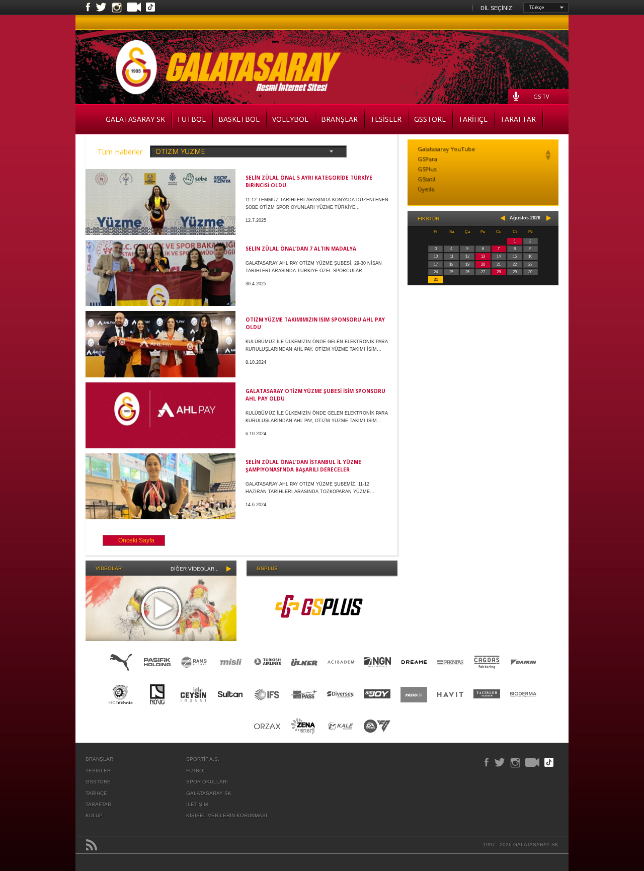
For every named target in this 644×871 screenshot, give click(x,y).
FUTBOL (192, 119)
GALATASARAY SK (135, 119)
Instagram (117, 8)
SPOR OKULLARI (207, 781)
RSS (92, 845)
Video (134, 8)
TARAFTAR (518, 119)
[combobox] (546, 8)
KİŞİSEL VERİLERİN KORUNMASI (226, 815)
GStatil (426, 179)
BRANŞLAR (339, 119)
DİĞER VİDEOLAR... (195, 569)
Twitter (101, 8)
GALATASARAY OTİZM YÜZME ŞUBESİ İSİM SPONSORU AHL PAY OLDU (315, 394)
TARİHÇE (473, 119)
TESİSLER (385, 119)
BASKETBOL (239, 119)
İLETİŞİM (197, 804)
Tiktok (150, 8)
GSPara (427, 159)
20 (483, 264)
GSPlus (427, 169)
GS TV (541, 96)
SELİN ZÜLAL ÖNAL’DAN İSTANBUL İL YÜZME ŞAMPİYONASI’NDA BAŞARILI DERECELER (303, 465)
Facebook (88, 8)
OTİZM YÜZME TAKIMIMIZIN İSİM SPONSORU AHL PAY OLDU (315, 323)
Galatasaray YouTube (446, 148)
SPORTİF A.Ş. (202, 759)
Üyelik (426, 189)
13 (483, 256)
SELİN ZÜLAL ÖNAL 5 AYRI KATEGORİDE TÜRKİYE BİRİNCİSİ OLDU (309, 181)
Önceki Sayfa (136, 540)
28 (499, 272)
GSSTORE (430, 119)
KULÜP (94, 815)
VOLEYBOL (290, 119)
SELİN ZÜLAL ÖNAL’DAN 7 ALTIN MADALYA (301, 248)
